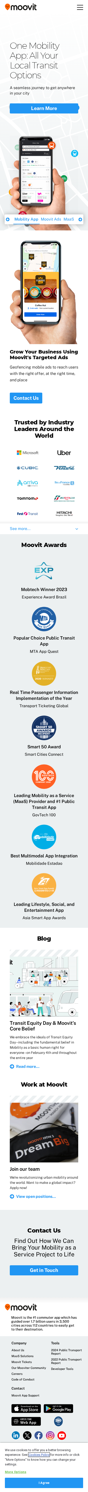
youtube (61, 1435)
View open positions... (36, 1196)
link (15, 1435)
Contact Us (26, 398)
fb (38, 1435)
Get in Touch (44, 1270)
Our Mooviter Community (28, 1368)
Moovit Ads (24, 219)
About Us (17, 1350)
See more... (20, 528)
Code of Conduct (22, 1379)
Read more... (27, 1066)
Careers (16, 1374)
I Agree (44, 1483)
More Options (15, 1472)
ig (50, 1435)
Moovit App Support (25, 1395)
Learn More (44, 94)
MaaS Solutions (51, 219)
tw (27, 1435)
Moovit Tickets (21, 1362)
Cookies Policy (39, 1455)
